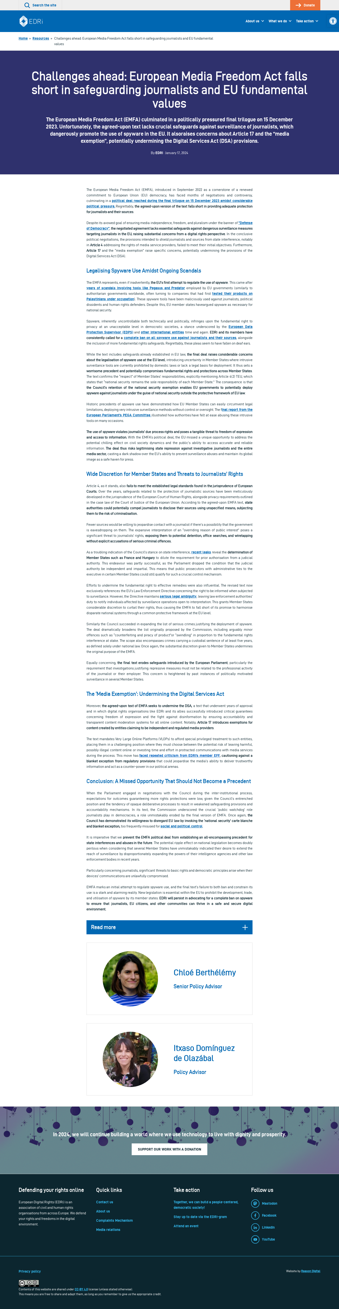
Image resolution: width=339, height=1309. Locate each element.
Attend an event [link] (186, 1226)
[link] (333, 21)
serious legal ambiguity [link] (178, 596)
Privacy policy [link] (30, 1271)
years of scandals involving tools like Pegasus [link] (125, 288)
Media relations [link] (108, 1230)
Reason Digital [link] (310, 1271)
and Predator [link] (174, 288)
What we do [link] (278, 21)
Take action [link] (305, 21)
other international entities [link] (162, 332)
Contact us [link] (104, 1202)
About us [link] (252, 21)
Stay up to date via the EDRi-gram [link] (200, 1217)
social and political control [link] (181, 826)
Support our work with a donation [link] (169, 1149)
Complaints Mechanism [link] (114, 1220)
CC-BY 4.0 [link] (81, 1289)
